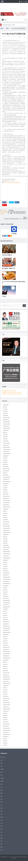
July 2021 (5, 511)
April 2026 (5, 413)
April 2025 (5, 438)
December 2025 (6, 421)
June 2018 (5, 589)
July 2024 (5, 458)
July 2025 (5, 432)
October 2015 (6, 655)
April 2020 (5, 543)
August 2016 (5, 634)
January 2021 (6, 524)
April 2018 (5, 594)
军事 (1, 766)
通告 (1, 847)
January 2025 (6, 445)
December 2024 (6, 447)
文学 (1, 805)
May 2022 (5, 490)
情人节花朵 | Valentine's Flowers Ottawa (11, 392)
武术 (1, 814)
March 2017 (5, 619)
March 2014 (5, 696)
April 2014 (5, 694)
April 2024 (5, 464)
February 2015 (6, 672)
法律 (1, 820)
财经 (1, 844)
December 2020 (6, 526)
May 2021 (5, 515)
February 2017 (6, 621)
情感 (1, 793)
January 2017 (6, 624)
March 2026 (5, 415)
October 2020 (6, 530)
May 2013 (5, 717)
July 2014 (5, 687)
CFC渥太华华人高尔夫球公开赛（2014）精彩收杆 (15, 219)
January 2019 (6, 575)
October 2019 (6, 555)
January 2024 (6, 470)
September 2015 (6, 658)
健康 (1, 763)
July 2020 (5, 536)
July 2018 (5, 587)
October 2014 (6, 681)
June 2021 (5, 513)
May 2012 (5, 743)
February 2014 (6, 698)
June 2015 (5, 664)
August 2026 (5, 404)
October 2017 (6, 604)
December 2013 (6, 702)
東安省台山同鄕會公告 (7, 255)
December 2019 (6, 551)
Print (20, 37)
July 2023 (5, 473)
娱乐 (1, 784)
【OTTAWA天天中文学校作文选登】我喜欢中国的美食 (13, 282)
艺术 (1, 841)
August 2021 (5, 509)
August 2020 (5, 534)
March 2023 (5, 475)
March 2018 (5, 596)
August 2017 (5, 609)
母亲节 (2, 817)
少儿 (1, 787)
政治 (1, 796)
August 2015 (5, 660)
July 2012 (5, 738)
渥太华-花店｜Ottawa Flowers (9, 390)
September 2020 (6, 532)
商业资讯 (2, 778)
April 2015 (5, 668)
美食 (1, 835)
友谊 (1, 775)
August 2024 (5, 456)
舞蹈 (1, 838)
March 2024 (5, 466)
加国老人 (2, 769)
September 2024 (6, 453)
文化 (1, 802)
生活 (1, 823)
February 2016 (6, 647)
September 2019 (6, 558)
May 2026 (5, 411)
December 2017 (6, 600)
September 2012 (6, 734)
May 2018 (5, 592)
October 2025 (6, 426)
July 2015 (5, 662)
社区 (1, 826)
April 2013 (5, 719)
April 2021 (5, 517)
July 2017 (5, 611)
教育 (1, 799)
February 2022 (6, 496)
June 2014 (5, 689)
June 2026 (5, 409)
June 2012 (5, 741)
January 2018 (6, 598)
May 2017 (5, 615)
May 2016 (5, 641)
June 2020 (5, 538)
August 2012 (5, 736)
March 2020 (5, 545)
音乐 (1, 850)
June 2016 (5, 638)
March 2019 (5, 570)
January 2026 (6, 419)
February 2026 (6, 417)
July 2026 (5, 407)
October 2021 (6, 504)
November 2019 (6, 553)
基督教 (2, 781)
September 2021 (6, 507)
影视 (1, 790)
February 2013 (6, 724)
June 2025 (5, 434)
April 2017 (5, 617)
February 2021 (6, 521)
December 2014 (6, 677)
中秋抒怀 (4, 296)
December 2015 (6, 651)
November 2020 (6, 528)
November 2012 (6, 730)
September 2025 (6, 428)
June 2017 (5, 613)
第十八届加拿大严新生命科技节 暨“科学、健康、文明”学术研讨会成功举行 (17, 212)
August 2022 (5, 483)
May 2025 (5, 436)
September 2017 (6, 607)
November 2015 (6, 653)
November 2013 (6, 704)
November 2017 (6, 602)
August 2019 (5, 560)
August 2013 (5, 711)
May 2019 (5, 566)
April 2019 (5, 568)
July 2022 (5, 485)
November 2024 (6, 449)
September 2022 (6, 481)
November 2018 (6, 579)
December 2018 (6, 577)
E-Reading (3, 757)
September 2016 (6, 632)
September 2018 (6, 583)
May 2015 (5, 666)
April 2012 (5, 745)
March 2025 (5, 441)
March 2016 (5, 645)
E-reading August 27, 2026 (9, 24)
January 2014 (6, 700)
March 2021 (5, 519)
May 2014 (5, 692)
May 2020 (5, 541)
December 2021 (6, 500)
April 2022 (5, 492)
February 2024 (6, 468)
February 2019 (6, 572)
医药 (1, 772)
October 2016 (6, 630)
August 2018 (5, 585)
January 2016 (6, 649)
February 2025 (6, 443)
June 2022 (5, 487)
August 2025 (5, 430)
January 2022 (6, 498)
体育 (1, 760)
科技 (1, 829)
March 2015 (5, 670)
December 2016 (6, 626)
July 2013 (5, 713)
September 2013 (6, 709)
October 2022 (6, 479)
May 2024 (5, 462)
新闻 (20, 36)
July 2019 (5, 562)
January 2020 (6, 549)
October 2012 (6, 732)
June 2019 (5, 564)
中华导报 (8, 36)
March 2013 (5, 721)
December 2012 (6, 728)
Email (25, 37)
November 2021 (6, 502)
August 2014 (5, 685)
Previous (11, 210)
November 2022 (6, 477)
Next (24, 217)
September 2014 (6, 683)
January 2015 (6, 675)
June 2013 (5, 715)
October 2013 (6, 707)
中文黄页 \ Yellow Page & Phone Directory (12, 394)
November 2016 (6, 628)
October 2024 (6, 451)
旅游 (1, 811)
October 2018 (6, 581)
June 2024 (5, 460)
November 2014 (6, 679)
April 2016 (5, 643)
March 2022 (5, 494)
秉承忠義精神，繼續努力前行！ (9, 268)
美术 (1, 832)
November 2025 (6, 424)
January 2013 (6, 726)
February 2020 (6, 547)
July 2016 (5, 636)
